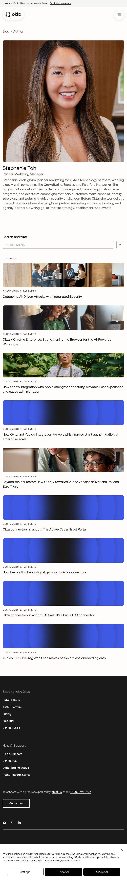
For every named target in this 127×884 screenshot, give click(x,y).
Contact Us (10, 760)
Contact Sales (11, 727)
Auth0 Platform (12, 707)
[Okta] (13, 14)
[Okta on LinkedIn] (19, 823)
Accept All (101, 871)
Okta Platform (11, 700)
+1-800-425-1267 (80, 791)
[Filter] (120, 245)
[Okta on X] (12, 823)
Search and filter (15, 237)
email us (57, 791)
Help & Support (12, 753)
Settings (25, 871)
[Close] (121, 849)
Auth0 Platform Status (16, 774)
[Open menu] (119, 14)
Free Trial (8, 720)
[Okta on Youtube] (4, 823)
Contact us (16, 803)
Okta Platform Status (16, 767)
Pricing (7, 713)
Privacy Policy (64, 860)
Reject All (63, 871)
